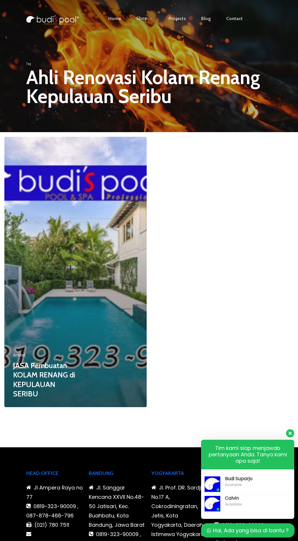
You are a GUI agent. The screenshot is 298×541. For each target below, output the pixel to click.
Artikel (19, 355)
